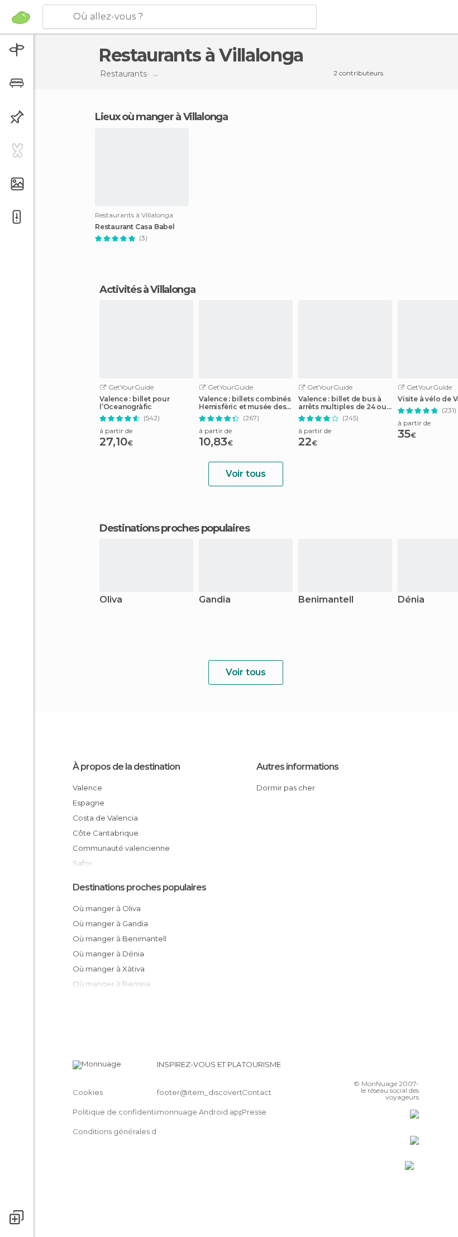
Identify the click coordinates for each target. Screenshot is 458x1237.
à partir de (115, 430)
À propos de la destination (126, 766)
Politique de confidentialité (122, 1111)
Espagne (88, 802)
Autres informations (297, 766)
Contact (256, 1092)
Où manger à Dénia (108, 953)
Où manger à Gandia (110, 923)
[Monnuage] (21, 17)
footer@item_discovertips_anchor (219, 1092)
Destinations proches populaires (174, 528)
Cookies (88, 1092)
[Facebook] (368, 1067)
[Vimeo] (397, 1067)
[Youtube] (411, 1067)
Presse (254, 1111)
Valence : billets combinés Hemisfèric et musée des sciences (245, 403)
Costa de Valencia (105, 817)
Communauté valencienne (121, 847)
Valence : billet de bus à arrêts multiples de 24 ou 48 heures (342, 403)
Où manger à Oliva (107, 908)
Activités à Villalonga (147, 290)
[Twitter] (382, 1067)
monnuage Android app (200, 1111)
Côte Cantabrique (106, 832)
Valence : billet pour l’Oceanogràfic (134, 403)
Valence (87, 787)
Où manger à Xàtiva (109, 968)
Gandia (215, 600)
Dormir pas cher (285, 787)
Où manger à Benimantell (119, 938)
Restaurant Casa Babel (135, 227)
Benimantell (326, 600)
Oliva (110, 600)
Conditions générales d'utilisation (132, 1131)
